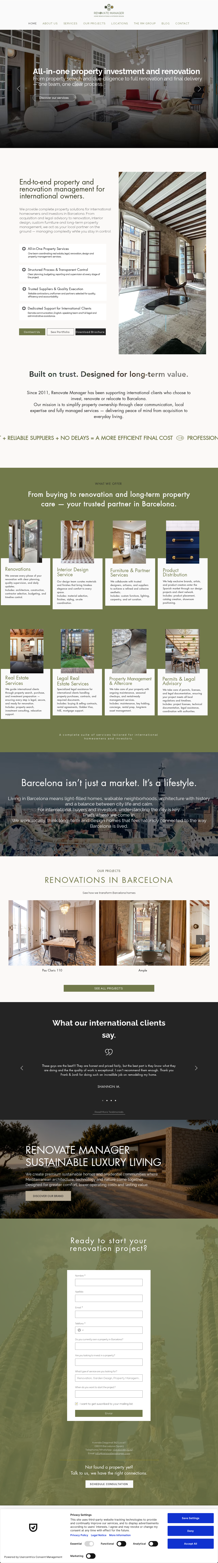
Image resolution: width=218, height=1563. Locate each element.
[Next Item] (201, 940)
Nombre (80, 1275)
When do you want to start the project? (95, 1387)
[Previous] (18, 89)
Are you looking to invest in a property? (95, 1355)
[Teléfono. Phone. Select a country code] (80, 1330)
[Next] (199, 89)
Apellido (79, 1291)
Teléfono (80, 1323)
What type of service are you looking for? (96, 1371)
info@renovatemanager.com (112, 1453)
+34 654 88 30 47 (123, 1449)
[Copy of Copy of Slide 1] (106, 1100)
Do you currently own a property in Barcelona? (99, 1339)
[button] (119, 23)
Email (79, 1307)
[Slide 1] (102, 1100)
